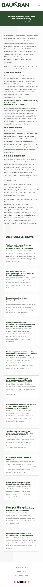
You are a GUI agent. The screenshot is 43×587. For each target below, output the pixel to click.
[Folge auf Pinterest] (25, 582)
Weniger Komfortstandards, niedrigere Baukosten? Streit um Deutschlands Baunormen (20, 433)
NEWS (27, 21)
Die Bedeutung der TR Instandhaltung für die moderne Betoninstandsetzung (20, 273)
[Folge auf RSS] (28, 582)
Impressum (21, 571)
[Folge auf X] (21, 582)
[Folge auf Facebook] (18, 582)
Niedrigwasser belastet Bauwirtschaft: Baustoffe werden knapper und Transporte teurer (20, 324)
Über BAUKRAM (21, 567)
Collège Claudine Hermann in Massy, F (18, 458)
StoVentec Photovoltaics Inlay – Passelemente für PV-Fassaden (19, 534)
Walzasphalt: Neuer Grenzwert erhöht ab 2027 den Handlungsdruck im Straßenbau (19, 246)
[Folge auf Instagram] (15, 582)
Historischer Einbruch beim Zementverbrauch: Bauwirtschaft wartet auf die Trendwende (20, 508)
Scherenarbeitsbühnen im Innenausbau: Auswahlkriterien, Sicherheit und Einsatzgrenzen (20, 380)
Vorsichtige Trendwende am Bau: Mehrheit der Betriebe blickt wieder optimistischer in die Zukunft (21, 353)
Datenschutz (21, 575)
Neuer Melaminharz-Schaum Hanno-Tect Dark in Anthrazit (18, 483)
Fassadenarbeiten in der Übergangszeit (16, 299)
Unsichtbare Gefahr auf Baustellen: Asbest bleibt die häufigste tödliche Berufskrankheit (21, 406)
